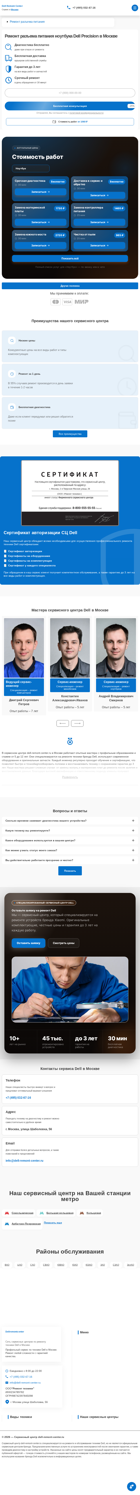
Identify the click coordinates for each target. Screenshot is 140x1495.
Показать (70, 870)
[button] (63, 723)
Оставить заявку (28, 943)
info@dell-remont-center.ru (24, 1160)
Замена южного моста (30, 234)
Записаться (38, 191)
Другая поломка (70, 285)
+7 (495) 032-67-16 (84, 7)
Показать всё (70, 258)
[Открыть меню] (135, 8)
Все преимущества (70, 433)
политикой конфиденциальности (86, 113)
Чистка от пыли (84, 234)
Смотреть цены (63, 943)
